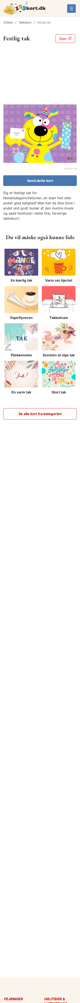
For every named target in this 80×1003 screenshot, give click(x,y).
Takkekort (25, 22)
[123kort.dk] (24, 10)
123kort (8, 22)
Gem (63, 39)
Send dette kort (40, 180)
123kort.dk (71, 168)
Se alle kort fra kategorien (40, 414)
